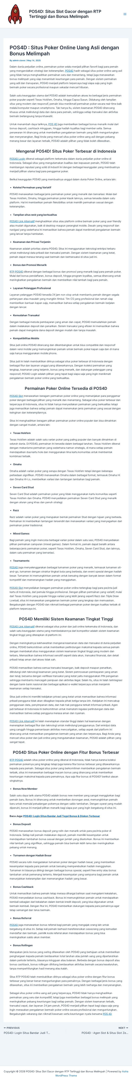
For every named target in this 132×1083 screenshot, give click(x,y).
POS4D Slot (16, 395)
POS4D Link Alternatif (22, 221)
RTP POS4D (16, 271)
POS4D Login (17, 158)
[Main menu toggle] (125, 14)
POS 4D (52, 124)
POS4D (69, 70)
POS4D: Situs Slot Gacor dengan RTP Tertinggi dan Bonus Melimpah (65, 14)
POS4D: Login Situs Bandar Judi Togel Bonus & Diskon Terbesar (61, 816)
